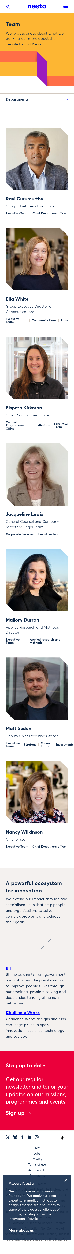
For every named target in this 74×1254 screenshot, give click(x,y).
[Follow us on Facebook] (22, 1137)
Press (37, 1148)
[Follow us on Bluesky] (15, 1137)
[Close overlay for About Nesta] (67, 1179)
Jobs (37, 1153)
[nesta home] (37, 6)
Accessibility (37, 1170)
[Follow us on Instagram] (37, 1137)
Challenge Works (23, 1013)
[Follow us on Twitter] (8, 1137)
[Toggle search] (8, 7)
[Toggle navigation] (65, 6)
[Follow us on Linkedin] (29, 1137)
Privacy (37, 1159)
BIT (9, 968)
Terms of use (37, 1164)
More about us (21, 1230)
